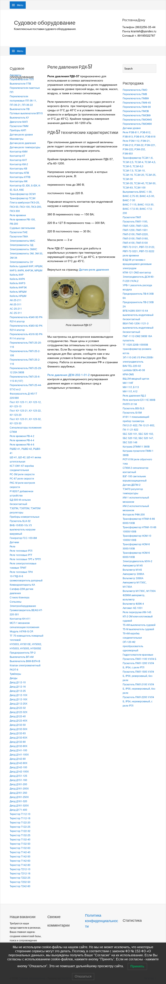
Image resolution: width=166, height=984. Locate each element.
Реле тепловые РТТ (21, 555)
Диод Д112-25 (18, 690)
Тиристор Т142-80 (20, 865)
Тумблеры (15, 673)
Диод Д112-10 (18, 682)
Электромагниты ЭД (21, 245)
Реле (12, 546)
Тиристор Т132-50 (20, 843)
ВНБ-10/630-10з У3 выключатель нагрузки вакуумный (22, 529)
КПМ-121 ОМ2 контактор (137, 272)
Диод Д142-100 (18, 767)
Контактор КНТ (18, 160)
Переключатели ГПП (22, 79)
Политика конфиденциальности (101, 920)
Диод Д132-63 (18, 733)
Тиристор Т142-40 (20, 852)
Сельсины (15, 601)
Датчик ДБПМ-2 (131, 484)
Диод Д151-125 (18, 775)
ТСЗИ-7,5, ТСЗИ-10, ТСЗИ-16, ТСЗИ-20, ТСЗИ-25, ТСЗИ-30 (139, 175)
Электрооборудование (23, 605)
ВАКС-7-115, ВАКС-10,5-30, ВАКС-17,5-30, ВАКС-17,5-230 (138, 209)
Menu (20, 5)
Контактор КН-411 (20, 618)
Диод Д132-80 (18, 741)
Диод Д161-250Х (19, 797)
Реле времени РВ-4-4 (22, 440)
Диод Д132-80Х (18, 746)
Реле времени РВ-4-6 (22, 444)
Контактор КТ (17, 155)
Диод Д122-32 (18, 707)
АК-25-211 (15, 300)
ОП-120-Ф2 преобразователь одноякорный (133, 646)
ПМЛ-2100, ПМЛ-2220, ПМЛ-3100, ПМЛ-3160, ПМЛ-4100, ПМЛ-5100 (135, 238)
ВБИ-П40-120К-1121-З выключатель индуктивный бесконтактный (138, 327)
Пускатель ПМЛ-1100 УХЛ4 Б (139, 658)
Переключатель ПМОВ (136, 111)
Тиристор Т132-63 (20, 848)
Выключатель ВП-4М (22, 656)
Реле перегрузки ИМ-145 (137, 612)
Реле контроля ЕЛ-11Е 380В (139, 399)
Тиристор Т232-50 (20, 881)
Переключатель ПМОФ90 (137, 123)
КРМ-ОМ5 (128, 374)
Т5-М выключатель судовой (138, 629)
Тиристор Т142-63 (20, 860)
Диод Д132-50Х (18, 729)
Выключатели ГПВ (20, 83)
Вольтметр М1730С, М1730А (139, 591)
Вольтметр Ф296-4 (133, 603)
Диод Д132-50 (18, 724)
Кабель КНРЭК (18, 287)
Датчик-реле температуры (25, 147)
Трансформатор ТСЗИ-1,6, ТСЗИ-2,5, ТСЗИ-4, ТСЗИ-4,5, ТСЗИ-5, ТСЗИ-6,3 (139, 162)
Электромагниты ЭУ (21, 261)
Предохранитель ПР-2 (23, 652)
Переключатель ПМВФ (136, 98)
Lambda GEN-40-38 (134, 370)
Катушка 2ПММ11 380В (136, 446)
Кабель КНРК (17, 278)
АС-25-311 (16, 312)
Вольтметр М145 (132, 569)
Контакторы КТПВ (20, 177)
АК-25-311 (15, 304)
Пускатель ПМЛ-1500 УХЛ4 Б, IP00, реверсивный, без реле (138, 676)
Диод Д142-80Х (18, 763)
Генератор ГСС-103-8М (23, 538)
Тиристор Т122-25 (20, 826)
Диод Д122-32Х (18, 712)
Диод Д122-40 (18, 716)
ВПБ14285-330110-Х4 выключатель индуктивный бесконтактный (138, 315)
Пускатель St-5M (132, 412)
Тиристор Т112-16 (20, 818)
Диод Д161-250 (18, 792)
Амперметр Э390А (133, 574)
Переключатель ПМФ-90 (137, 106)
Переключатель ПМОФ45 (137, 119)
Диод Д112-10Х (18, 695)
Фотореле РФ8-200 (134, 514)
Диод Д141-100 (18, 750)
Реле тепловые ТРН (21, 571)
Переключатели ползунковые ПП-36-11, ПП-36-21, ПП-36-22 (23, 100)
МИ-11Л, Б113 (131, 387)
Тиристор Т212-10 (20, 869)
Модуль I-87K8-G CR (21, 631)
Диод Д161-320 (18, 801)
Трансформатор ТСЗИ (22, 198)
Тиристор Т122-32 (20, 831)
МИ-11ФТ (128, 382)
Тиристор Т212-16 (20, 873)
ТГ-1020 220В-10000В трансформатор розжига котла (137, 349)
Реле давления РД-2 (134, 395)
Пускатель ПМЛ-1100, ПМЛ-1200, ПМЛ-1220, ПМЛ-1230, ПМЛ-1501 (135, 226)
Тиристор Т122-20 (20, 822)
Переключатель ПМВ (135, 94)
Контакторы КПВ (19, 172)
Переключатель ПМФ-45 (137, 102)
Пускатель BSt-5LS (133, 408)
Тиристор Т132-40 (20, 839)
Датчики (14, 542)
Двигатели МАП (19, 121)
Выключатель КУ (19, 117)
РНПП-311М (130, 404)
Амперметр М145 (133, 565)
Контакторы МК (19, 181)
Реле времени (18, 215)
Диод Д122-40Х (18, 720)
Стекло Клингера (19, 597)
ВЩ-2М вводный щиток (136, 378)
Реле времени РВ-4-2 (22, 436)
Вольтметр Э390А (133, 578)
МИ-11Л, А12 (130, 391)
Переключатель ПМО (135, 89)
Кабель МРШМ (18, 291)
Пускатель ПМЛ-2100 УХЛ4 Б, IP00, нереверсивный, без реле (139, 688)
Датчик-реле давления (23, 143)
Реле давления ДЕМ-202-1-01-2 (68, 375)
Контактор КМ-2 (19, 164)
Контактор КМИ (19, 151)
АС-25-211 (16, 308)
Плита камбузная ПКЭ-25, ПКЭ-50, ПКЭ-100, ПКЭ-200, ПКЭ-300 (26, 207)
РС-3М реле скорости (22, 474)
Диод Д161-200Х (19, 788)
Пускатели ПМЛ (132, 217)
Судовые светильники (22, 228)
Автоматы (15, 75)
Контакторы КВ (18, 168)
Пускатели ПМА (19, 236)
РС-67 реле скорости (22, 478)
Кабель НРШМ (18, 295)
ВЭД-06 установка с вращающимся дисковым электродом (137, 264)
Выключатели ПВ (20, 109)
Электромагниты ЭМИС (23, 249)
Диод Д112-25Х (18, 703)
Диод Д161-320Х (19, 805)
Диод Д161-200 (18, 784)
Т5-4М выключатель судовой (139, 624)
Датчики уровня (132, 128)
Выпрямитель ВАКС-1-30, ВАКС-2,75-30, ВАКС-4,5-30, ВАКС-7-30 (139, 196)
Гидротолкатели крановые (138, 654)
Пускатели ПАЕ (19, 232)
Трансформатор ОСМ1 (23, 194)
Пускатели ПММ (19, 126)
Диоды (13, 678)
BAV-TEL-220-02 (132, 365)
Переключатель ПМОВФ (137, 115)
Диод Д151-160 (18, 780)
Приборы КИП (18, 130)
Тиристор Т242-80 (20, 886)
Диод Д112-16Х (18, 699)
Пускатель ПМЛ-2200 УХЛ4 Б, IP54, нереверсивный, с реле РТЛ (138, 701)
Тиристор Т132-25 (20, 835)
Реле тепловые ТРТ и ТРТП (25, 559)
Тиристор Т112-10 (20, 814)
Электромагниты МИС (22, 240)
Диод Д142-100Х (19, 771)
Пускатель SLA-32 (20, 521)
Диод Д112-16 (18, 686)
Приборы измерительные (24, 516)
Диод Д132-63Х (18, 737)
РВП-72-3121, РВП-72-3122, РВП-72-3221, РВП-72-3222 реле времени (139, 251)
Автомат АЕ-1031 (133, 607)
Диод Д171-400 (18, 809)
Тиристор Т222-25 (20, 877)
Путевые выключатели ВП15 (26, 113)
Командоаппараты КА (22, 584)
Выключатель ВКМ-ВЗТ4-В (25, 661)
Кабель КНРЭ (17, 283)
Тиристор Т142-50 (20, 856)
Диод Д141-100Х (19, 754)
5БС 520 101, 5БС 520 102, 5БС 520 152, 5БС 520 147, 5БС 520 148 (138, 438)
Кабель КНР (16, 274)
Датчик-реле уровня (21, 134)
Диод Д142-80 (18, 758)
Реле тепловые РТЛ (21, 550)
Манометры (16, 138)
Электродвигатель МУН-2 (137, 561)
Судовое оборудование (45, 22)
